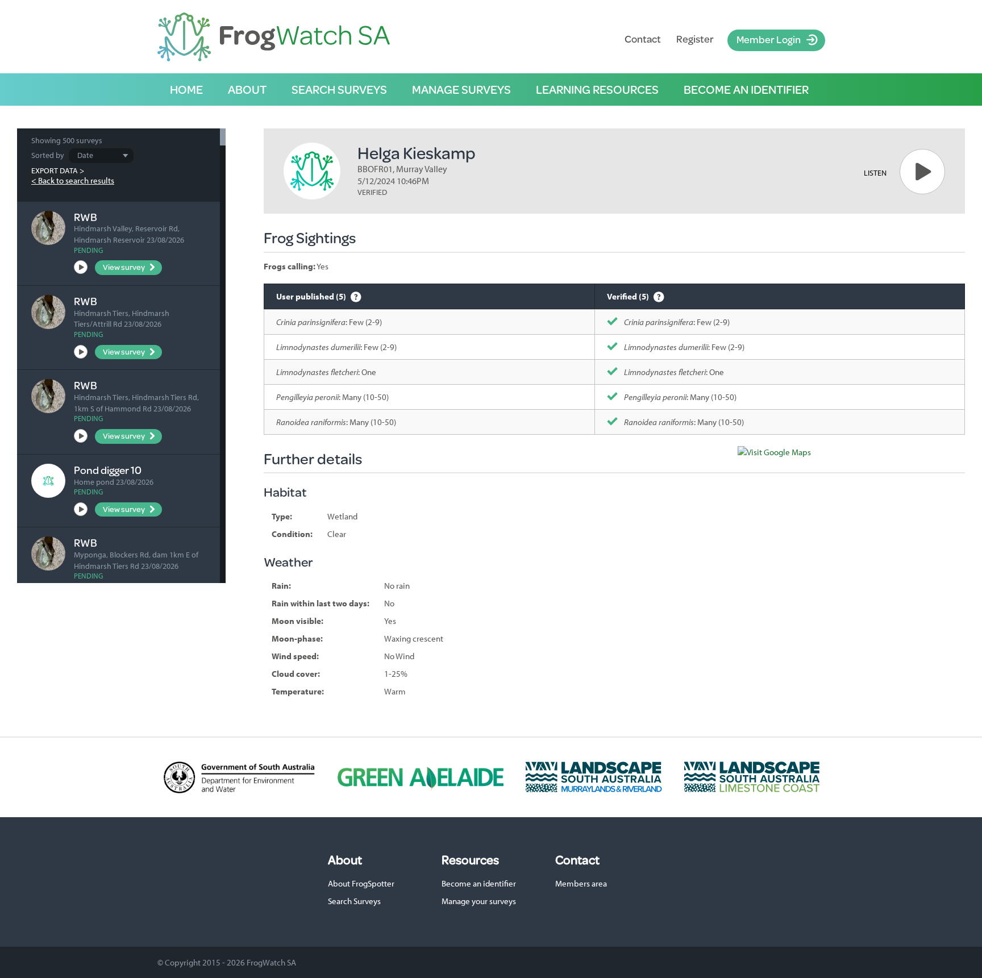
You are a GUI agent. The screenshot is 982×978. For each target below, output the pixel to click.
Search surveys (339, 89)
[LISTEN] (922, 171)
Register (695, 39)
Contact (643, 39)
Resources (470, 859)
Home (186, 89)
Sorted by (47, 155)
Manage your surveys (479, 901)
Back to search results (76, 180)
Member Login (769, 39)
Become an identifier (746, 89)
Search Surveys (354, 901)
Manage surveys (461, 89)
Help (356, 296)
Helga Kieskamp (416, 152)
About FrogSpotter (361, 883)
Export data (54, 170)
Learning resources (597, 89)
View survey (124, 267)
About (247, 89)
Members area (581, 883)
